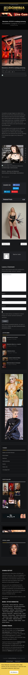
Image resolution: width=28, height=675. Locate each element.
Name (3, 293)
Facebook (17, 185)
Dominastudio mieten (20, 610)
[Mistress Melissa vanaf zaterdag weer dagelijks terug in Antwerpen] (5, 504)
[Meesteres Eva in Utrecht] (5, 487)
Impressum (17, 661)
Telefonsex (10, 620)
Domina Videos (17, 608)
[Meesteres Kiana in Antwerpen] (11, 495)
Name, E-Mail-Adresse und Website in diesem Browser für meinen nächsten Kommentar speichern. (13, 315)
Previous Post (6, 244)
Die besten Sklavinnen (7, 608)
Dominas (5, 458)
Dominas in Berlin (19, 611)
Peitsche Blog (5, 604)
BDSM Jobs (16, 617)
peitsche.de (5, 598)
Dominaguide (5, 610)
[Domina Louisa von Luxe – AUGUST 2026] (17, 504)
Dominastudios (6, 461)
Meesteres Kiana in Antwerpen (13, 362)
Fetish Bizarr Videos (7, 617)
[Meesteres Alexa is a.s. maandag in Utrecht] (11, 487)
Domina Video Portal (21, 615)
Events (4, 464)
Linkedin (7, 191)
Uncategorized (6, 177)
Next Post (23, 244)
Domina (10, 650)
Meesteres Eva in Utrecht (14, 221)
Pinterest (15, 191)
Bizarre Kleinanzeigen (8, 611)
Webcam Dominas (17, 618)
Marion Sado (12, 70)
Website (4, 306)
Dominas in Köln (17, 613)
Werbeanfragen (9, 661)
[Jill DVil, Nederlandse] (17, 493)
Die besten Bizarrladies (19, 606)
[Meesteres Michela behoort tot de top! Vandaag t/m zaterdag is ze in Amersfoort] (11, 502)
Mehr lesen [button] (16, 668)
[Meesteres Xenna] (17, 486)
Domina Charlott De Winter (14, 357)
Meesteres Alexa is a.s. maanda (14, 344)
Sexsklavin (4, 620)
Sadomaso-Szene (21, 642)
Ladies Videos (9, 618)
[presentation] (22, 199)
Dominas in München (7, 613)
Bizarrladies (5, 455)
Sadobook (12, 610)
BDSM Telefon (17, 620)
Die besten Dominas (8, 606)
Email (3, 299)
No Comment (19, 70)
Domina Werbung (14, 604)
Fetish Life (5, 467)
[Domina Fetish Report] (14, 8)
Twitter (16, 188)
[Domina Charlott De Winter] (5, 493)
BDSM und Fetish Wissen (9, 452)
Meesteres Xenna (11, 351)
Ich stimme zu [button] (14, 672)
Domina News (11, 615)
